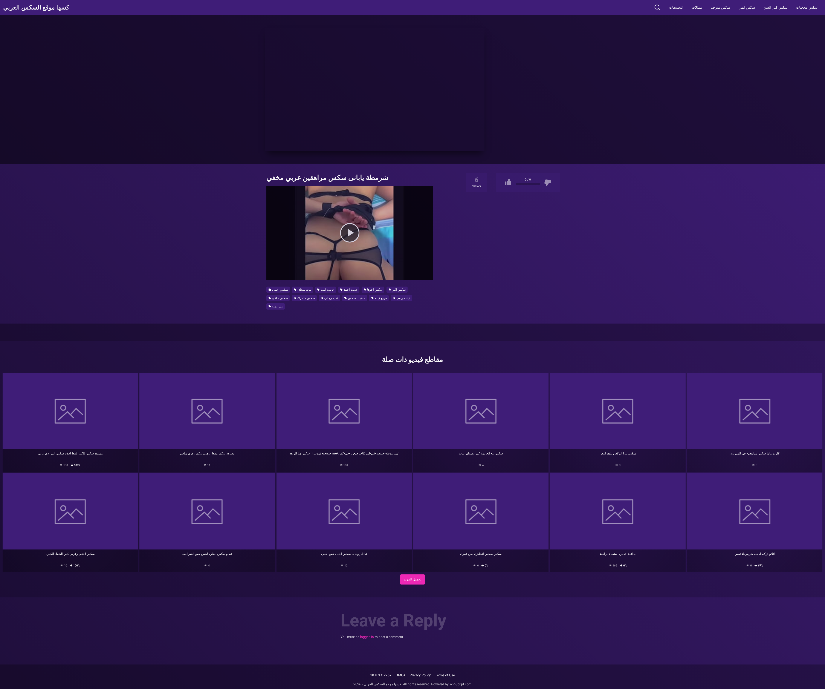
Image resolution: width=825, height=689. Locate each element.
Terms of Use (445, 675)
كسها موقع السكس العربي (36, 7)
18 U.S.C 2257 (380, 675)
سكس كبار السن (775, 7)
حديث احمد (350, 289)
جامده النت (327, 289)
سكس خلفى (279, 298)
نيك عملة (277, 306)
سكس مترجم (720, 7)
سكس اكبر (398, 289)
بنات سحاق (304, 289)
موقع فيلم (380, 298)
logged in (367, 637)
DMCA (400, 675)
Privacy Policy (420, 675)
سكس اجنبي (280, 289)
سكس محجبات (806, 7)
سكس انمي (747, 7)
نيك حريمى (403, 298)
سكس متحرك (306, 298)
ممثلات (697, 7)
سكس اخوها (375, 289)
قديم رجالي (331, 298)
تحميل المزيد (413, 579)
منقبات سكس (356, 298)
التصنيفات (676, 7)
